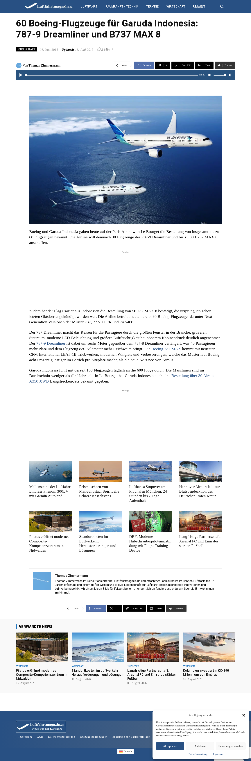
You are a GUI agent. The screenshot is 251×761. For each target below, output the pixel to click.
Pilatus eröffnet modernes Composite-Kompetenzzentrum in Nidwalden (49, 543)
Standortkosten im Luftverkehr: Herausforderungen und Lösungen (97, 543)
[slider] (111, 75)
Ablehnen (200, 746)
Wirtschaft (26, 49)
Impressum (218, 754)
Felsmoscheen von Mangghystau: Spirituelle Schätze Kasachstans (99, 491)
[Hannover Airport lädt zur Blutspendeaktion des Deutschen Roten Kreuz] (200, 471)
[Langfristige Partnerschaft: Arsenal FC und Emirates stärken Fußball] (200, 521)
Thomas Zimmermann (44, 65)
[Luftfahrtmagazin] (51, 5)
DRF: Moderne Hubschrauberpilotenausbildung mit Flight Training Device (150, 543)
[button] (243, 715)
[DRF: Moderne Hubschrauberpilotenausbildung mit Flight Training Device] (150, 521)
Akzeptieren (170, 746)
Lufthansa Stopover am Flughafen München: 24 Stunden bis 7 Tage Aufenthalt (148, 494)
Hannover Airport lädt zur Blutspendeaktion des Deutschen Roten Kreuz (199, 491)
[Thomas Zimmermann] (19, 65)
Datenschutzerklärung (198, 754)
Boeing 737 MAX (166, 348)
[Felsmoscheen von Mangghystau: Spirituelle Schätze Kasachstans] (100, 471)
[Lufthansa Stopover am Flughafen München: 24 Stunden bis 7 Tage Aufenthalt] (150, 471)
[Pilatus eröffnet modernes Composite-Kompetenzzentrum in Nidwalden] (50, 521)
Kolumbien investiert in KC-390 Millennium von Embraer (206, 672)
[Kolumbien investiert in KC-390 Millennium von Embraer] (209, 647)
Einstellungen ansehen (230, 746)
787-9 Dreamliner (50, 343)
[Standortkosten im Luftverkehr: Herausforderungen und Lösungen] (100, 521)
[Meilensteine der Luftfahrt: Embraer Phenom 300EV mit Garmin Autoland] (50, 471)
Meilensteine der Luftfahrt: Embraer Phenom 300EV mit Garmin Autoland (50, 491)
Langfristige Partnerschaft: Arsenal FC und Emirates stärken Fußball (200, 541)
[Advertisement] (125, 280)
